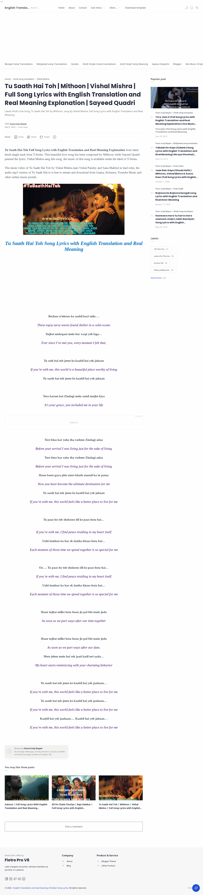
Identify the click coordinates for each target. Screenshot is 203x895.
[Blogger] (177, 63)
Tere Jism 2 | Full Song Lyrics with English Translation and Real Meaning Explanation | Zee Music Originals (175, 120)
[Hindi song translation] (183, 112)
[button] (186, 7)
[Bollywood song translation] (185, 143)
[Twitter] (15, 879)
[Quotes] (75, 63)
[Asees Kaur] (179, 166)
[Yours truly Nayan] (18, 123)
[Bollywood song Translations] (52, 63)
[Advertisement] (101, 36)
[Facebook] (6, 879)
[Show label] (158, 278)
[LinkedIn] (23, 879)
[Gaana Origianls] (160, 63)
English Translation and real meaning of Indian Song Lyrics (17, 8)
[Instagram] (11, 879)
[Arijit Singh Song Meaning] (134, 63)
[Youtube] (19, 879)
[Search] (191, 7)
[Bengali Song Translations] (19, 63)
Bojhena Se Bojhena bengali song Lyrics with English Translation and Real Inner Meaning (176, 196)
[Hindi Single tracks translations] (99, 63)
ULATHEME (107, 887)
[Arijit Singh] (178, 188)
